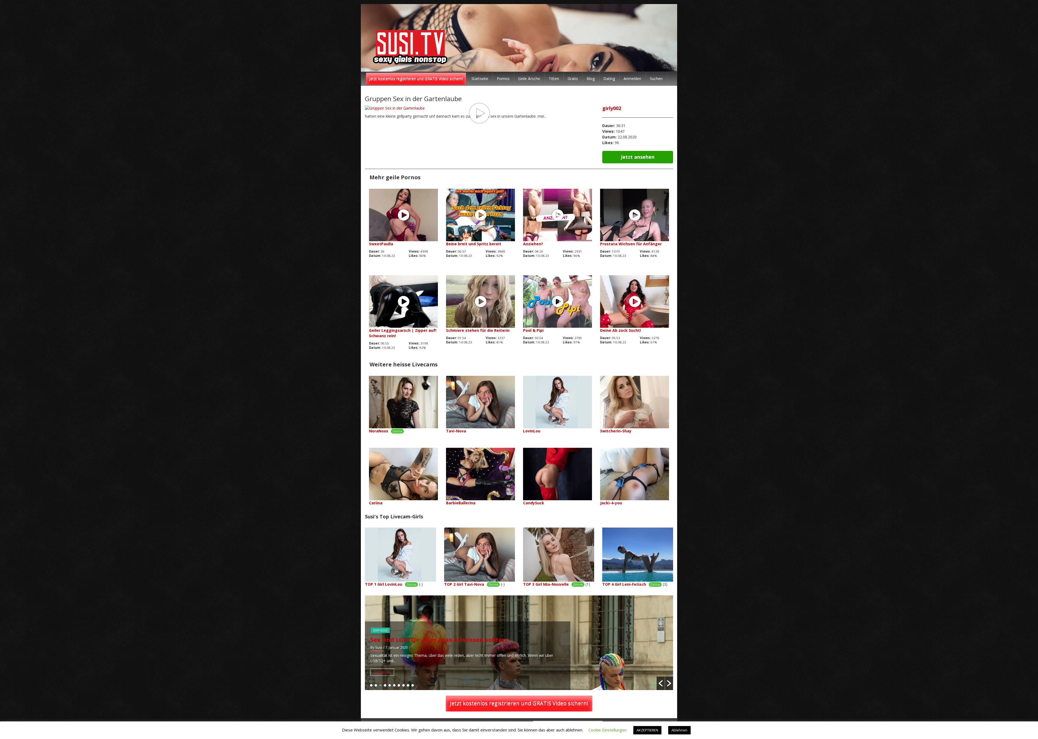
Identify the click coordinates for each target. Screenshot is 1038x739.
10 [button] (412, 685)
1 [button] (371, 685)
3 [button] (380, 685)
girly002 (611, 108)
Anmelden (632, 78)
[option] (519, 642)
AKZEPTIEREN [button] (647, 730)
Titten (554, 78)
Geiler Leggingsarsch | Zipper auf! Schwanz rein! (402, 333)
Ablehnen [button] (679, 730)
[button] (661, 683)
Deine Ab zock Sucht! (620, 330)
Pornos (503, 78)
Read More (382, 672)
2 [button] (376, 685)
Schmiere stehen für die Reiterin (478, 330)
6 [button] (394, 685)
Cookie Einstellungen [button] (607, 730)
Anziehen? (533, 243)
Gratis (573, 78)
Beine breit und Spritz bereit (473, 243)
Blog (591, 78)
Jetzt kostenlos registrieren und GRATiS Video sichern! (416, 78)
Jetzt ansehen (637, 157)
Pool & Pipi (533, 330)
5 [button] (389, 685)
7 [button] (399, 685)
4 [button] (385, 685)
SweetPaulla (381, 243)
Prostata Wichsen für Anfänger (631, 243)
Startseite (479, 78)
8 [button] (403, 685)
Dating (609, 78)
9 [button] (408, 685)
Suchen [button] (656, 78)
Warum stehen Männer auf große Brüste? (433, 639)
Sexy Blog (380, 630)
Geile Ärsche (529, 78)
